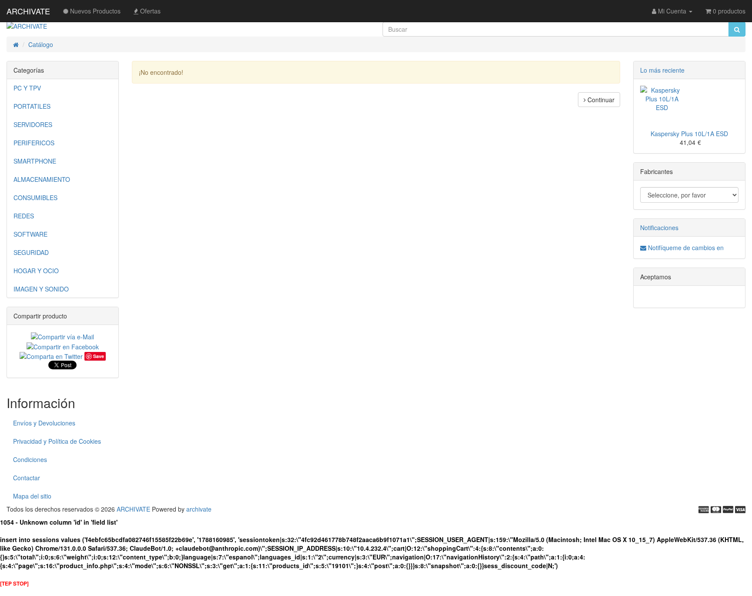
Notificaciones (659, 227)
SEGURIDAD (31, 252)
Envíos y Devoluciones (44, 423)
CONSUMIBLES (35, 197)
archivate (199, 509)
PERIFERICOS (33, 142)
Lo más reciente (662, 70)
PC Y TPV (27, 88)
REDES (23, 215)
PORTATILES (31, 106)
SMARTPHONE (34, 161)
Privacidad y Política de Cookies (57, 441)
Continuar (600, 99)
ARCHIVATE (28, 11)
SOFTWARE (30, 234)
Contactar (26, 477)
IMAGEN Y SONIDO (41, 289)
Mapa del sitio (32, 496)
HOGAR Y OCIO (36, 270)
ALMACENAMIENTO (41, 179)
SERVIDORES (32, 124)
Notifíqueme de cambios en (685, 247)
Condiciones (30, 459)
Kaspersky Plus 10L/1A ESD (689, 133)
